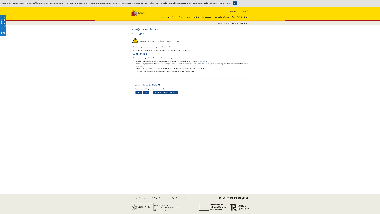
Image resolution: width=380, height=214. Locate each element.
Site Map (154, 198)
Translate (134, 29)
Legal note (146, 198)
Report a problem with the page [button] (165, 92)
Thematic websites (223, 23)
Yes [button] (139, 92)
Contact (161, 198)
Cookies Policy (227, 3)
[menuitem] (165, 16)
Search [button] (244, 11)
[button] (232, 11)
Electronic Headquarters (240, 23)
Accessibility (170, 198)
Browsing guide (136, 198)
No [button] (146, 92)
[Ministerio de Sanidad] (138, 13)
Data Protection (181, 198)
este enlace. (203, 61)
